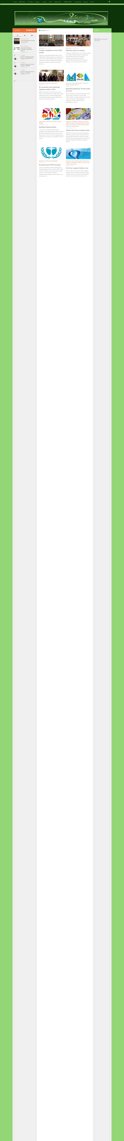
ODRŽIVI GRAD (68, 1)
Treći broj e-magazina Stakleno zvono (77, 168)
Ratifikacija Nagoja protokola (47, 127)
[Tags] (31, 35)
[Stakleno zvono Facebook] (31, 30)
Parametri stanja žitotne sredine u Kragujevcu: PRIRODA (27, 64)
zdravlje (68, 126)
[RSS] (34, 30)
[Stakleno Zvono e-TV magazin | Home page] (61, 18)
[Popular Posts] (24, 35)
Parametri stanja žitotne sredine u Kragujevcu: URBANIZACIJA (27, 57)
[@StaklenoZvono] (27, 30)
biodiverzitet (42, 121)
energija (44, 1)
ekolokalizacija (78, 1)
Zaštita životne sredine (51, 83)
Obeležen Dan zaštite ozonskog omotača (78, 130)
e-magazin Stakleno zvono (79, 161)
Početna (15, 1)
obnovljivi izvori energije (78, 123)
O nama (91, 1)
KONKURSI (85, 83)
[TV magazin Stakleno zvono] (29, 30)
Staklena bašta (57, 1)
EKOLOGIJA (22, 1)
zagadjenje (73, 124)
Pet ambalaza (86, 162)
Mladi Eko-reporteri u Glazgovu (75, 50)
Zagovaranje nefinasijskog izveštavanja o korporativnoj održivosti (26, 49)
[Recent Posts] (17, 35)
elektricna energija (77, 121)
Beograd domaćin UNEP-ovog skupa (50, 165)
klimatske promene (77, 83)
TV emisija (30, 1)
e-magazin (37, 1)
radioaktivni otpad (71, 164)
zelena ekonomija (25, 38)
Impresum (85, 1)
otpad (50, 1)
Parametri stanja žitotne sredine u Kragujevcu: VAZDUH (27, 72)
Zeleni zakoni (75, 126)
